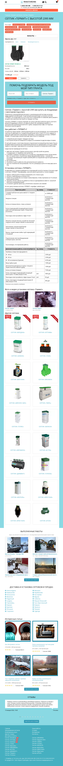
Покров (37, 609)
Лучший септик (47, 29)
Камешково (11, 592)
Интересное (35, 732)
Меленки (10, 597)
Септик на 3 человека (19, 24)
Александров (11, 590)
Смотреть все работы (31, 580)
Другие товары (9, 734)
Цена (17, 42)
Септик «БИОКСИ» (37, 745)
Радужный (10, 599)
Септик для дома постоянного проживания (38, 24)
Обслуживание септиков (12, 730)
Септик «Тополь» (10, 755)
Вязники (37, 590)
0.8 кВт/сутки (37, 29)
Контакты (35, 734)
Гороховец (10, 603)
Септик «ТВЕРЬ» (37, 741)
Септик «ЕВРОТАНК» (38, 749)
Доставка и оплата (10, 736)
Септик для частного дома (13, 29)
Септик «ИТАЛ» (37, 753)
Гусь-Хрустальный (40, 603)
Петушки (10, 609)
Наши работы (36, 728)
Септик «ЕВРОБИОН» (11, 747)
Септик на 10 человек (25, 27)
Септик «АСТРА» (10, 749)
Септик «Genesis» (10, 742)
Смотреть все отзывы (31, 721)
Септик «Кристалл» (38, 751)
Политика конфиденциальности (44, 760)
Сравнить (23, 78)
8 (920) (49, 758)
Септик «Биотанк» (10, 746)
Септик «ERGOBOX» (38, 738)
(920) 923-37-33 (37, 6)
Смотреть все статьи (31, 689)
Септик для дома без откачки (41, 27)
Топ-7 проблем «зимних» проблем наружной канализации (15, 679)
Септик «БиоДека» (10, 738)
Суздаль (9, 601)
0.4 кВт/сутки (9, 32)
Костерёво (38, 595)
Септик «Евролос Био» (39, 739)
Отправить (31, 102)
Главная (7, 15)
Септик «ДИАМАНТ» (11, 751)
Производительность (33, 42)
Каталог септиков (16, 15)
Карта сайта (32, 760)
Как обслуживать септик (12, 644)
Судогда (37, 611)
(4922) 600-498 (25, 6)
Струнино (10, 611)
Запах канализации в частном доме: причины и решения (43, 645)
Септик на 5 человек (11, 27)
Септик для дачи (26, 29)
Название (23, 42)
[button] (20, 717)
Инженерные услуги (11, 732)
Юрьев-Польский (40, 601)
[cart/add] (11, 78)
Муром (36, 597)
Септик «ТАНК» (9, 744)
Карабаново (38, 592)
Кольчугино (11, 595)
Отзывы (34, 730)
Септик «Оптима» (10, 740)
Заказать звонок (31, 10)
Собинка (37, 599)
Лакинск (37, 607)
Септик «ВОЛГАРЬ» (38, 747)
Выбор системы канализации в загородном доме (41, 679)
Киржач (9, 605)
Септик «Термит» (10, 753)
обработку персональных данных (44, 98)
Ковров (36, 605)
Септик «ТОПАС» (37, 743)
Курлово (9, 607)
